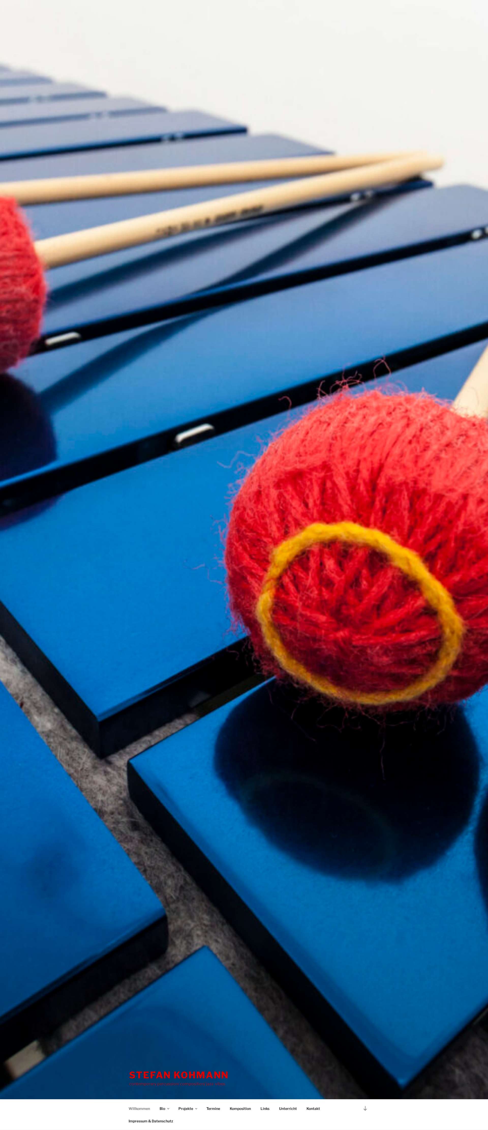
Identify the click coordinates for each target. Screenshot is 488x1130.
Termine (213, 1108)
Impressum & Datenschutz (151, 1121)
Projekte (185, 1108)
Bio (162, 1108)
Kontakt (313, 1108)
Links (265, 1108)
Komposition (240, 1108)
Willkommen (139, 1108)
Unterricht (288, 1108)
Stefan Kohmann (179, 1075)
